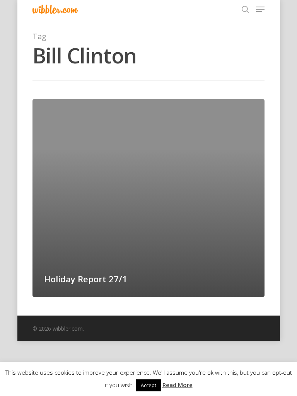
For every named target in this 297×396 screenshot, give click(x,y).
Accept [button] (148, 385)
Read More (177, 385)
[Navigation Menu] (260, 9)
